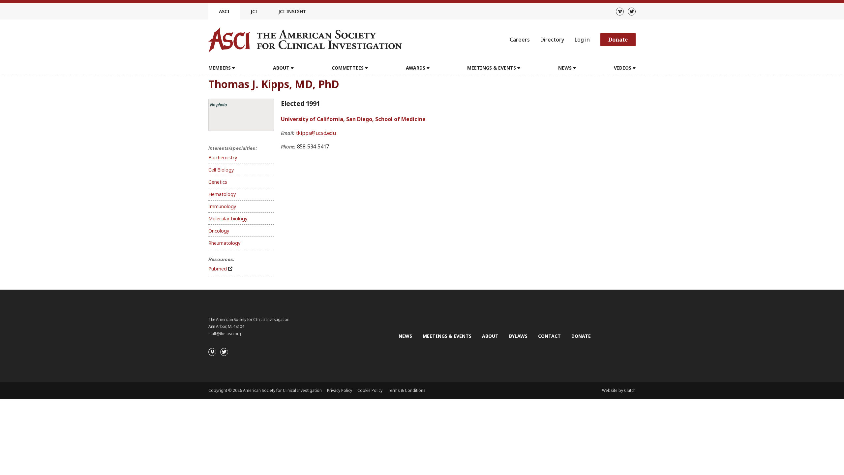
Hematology (222, 194)
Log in (582, 39)
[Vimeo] (620, 12)
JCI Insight (292, 11)
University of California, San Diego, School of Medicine (353, 119)
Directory (552, 39)
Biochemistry (222, 157)
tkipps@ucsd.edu (316, 133)
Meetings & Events (447, 336)
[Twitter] (632, 12)
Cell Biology (221, 170)
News (405, 336)
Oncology (218, 231)
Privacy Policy (339, 390)
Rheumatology (224, 243)
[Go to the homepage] (305, 39)
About (490, 336)
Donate (618, 39)
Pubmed (217, 269)
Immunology (222, 206)
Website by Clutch (619, 390)
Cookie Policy (369, 390)
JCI (254, 11)
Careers (520, 39)
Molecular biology (227, 218)
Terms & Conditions (407, 390)
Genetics (217, 182)
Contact (549, 336)
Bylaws (518, 336)
